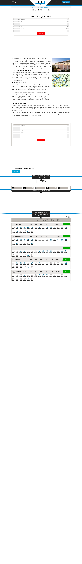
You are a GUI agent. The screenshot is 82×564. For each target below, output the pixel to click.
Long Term (16, 171)
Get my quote (41, 33)
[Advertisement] (40, 49)
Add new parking (66, 2)
